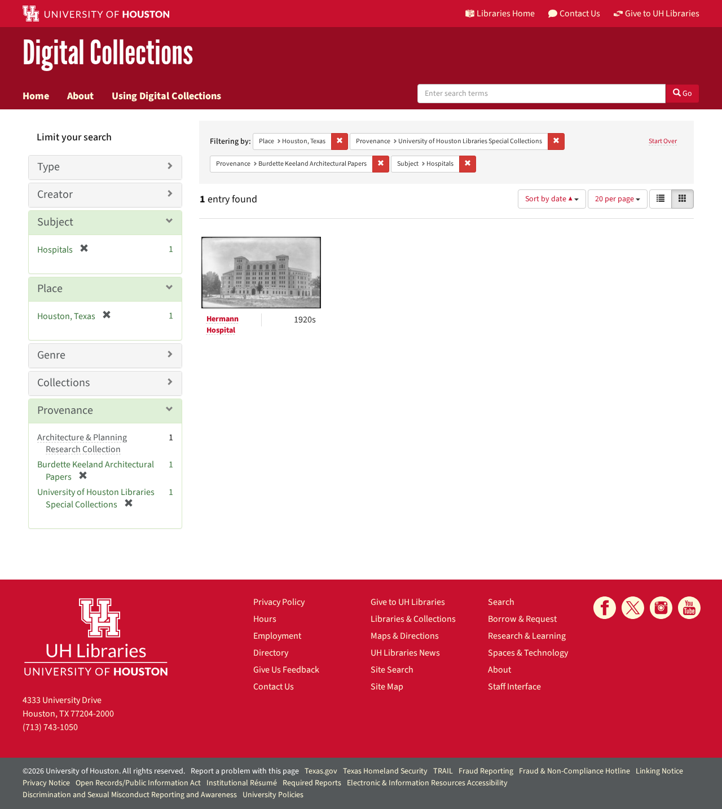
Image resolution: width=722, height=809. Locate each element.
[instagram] (661, 607)
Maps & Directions (405, 636)
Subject (55, 222)
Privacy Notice (46, 783)
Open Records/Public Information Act (138, 783)
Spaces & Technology (528, 653)
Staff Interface (514, 686)
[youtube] (689, 607)
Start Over (663, 141)
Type (48, 167)
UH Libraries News (405, 653)
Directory (270, 653)
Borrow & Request (522, 619)
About (80, 96)
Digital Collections (108, 53)
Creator (55, 194)
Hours (264, 619)
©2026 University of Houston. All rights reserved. (104, 771)
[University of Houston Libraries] (96, 637)
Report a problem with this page (245, 771)
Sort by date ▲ (549, 199)
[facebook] (604, 607)
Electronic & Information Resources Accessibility (427, 783)
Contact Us (273, 686)
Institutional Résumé (241, 783)
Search (501, 602)
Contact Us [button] (580, 13)
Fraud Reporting (486, 771)
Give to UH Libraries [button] (662, 13)
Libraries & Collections (413, 619)
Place (50, 289)
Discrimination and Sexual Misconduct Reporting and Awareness (130, 795)
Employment (277, 636)
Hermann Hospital (222, 324)
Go (686, 93)
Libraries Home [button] (506, 13)
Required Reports (312, 783)
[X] (633, 607)
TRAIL (443, 771)
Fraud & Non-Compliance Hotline (574, 771)
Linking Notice (659, 771)
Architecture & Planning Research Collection (82, 443)
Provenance (65, 410)
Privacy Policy (279, 602)
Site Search (392, 670)
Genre (51, 355)
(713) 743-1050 (50, 727)
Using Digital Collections (166, 96)
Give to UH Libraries (408, 602)
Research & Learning (527, 636)
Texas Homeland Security (385, 771)
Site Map (387, 686)
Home (36, 96)
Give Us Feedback (286, 670)
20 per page (615, 199)
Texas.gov (321, 771)
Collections (63, 383)
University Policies (273, 795)
